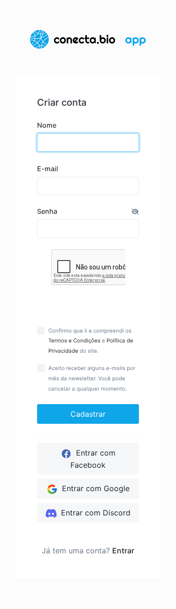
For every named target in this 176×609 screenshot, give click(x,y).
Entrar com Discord (94, 512)
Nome (46, 125)
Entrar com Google (95, 488)
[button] (135, 211)
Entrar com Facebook (92, 459)
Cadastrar (88, 414)
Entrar (123, 550)
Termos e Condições (74, 340)
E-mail (47, 169)
